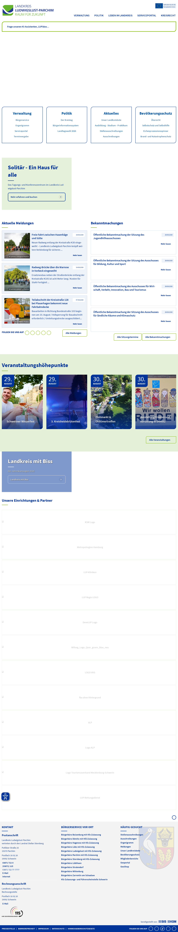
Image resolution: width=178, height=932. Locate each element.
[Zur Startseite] (28, 10)
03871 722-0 (7, 862)
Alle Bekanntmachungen (157, 336)
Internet (6, 876)
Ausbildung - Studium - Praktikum (111, 125)
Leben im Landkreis (120, 15)
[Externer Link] (89, 522)
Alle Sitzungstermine (127, 336)
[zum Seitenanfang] (174, 817)
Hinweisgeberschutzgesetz (81, 928)
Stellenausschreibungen (111, 130)
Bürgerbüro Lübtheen (71, 863)
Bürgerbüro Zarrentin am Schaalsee (78, 875)
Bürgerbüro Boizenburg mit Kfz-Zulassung (81, 834)
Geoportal (125, 862)
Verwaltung (81, 15)
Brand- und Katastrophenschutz (155, 136)
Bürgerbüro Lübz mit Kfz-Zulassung (78, 846)
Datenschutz (58, 928)
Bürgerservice (22, 119)
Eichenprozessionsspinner (155, 130)
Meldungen (125, 846)
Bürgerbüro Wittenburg (72, 871)
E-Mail (5, 873)
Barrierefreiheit (26, 928)
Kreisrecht (168, 15)
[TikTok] (162, 929)
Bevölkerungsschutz (129, 854)
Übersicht (155, 119)
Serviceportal (146, 15)
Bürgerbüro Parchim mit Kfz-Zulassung (79, 855)
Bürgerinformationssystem (66, 125)
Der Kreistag (67, 119)
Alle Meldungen (73, 332)
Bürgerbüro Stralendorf (72, 867)
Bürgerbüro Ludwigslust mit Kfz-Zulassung (81, 851)
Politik (99, 15)
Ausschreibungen (111, 136)
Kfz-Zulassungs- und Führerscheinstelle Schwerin (84, 879)
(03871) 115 (7, 866)
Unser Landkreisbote (111, 119)
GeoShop (124, 866)
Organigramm (22, 125)
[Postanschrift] (30, 855)
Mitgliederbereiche (129, 858)
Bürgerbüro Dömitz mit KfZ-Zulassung (79, 838)
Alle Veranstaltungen (159, 439)
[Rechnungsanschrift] (30, 893)
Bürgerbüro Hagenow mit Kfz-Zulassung (80, 842)
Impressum (43, 928)
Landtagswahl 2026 (67, 130)
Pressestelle (8, 928)
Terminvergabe (21, 136)
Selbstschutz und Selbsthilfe (155, 125)
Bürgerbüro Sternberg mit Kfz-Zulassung (80, 859)
